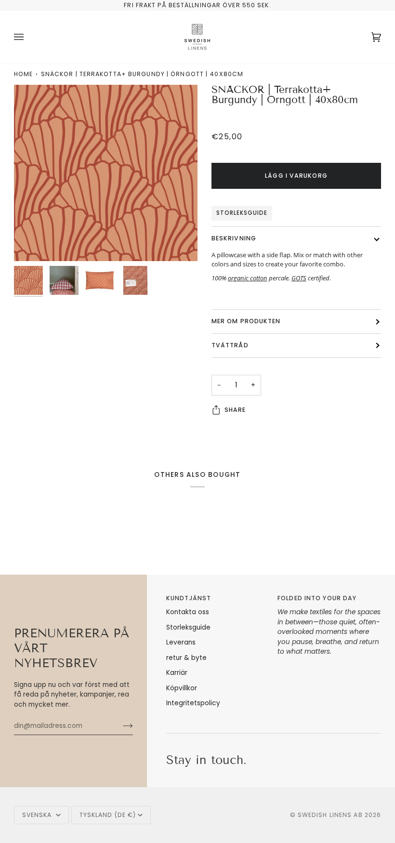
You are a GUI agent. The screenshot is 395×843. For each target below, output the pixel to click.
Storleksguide (241, 213)
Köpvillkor (181, 688)
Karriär (176, 672)
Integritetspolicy (193, 703)
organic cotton (247, 278)
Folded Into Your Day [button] (316, 598)
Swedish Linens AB (330, 815)
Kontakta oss (187, 612)
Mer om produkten (246, 321)
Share (235, 410)
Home (23, 74)
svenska (38, 815)
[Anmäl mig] (120, 726)
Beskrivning (233, 238)
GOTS (298, 278)
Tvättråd (230, 345)
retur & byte (186, 657)
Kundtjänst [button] (188, 598)
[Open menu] (28, 37)
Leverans (181, 642)
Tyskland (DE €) (107, 815)
